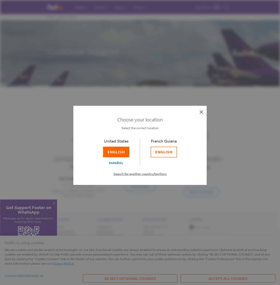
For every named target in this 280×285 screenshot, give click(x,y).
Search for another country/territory (140, 174)
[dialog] (140, 142)
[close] (201, 112)
